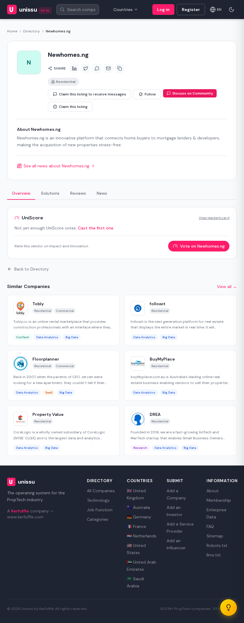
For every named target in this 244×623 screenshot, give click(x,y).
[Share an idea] (228, 607)
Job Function (99, 509)
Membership (219, 500)
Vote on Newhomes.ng (202, 246)
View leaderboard (214, 217)
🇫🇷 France (136, 526)
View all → (227, 286)
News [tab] (102, 193)
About (213, 490)
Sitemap (215, 536)
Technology (98, 500)
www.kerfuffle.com (25, 517)
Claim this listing (73, 106)
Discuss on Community (193, 93)
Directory (31, 31)
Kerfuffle (20, 511)
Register (191, 9)
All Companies (101, 490)
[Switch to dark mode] (231, 9)
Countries (123, 9)
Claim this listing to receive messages (92, 94)
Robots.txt (217, 545)
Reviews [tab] (78, 193)
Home (12, 31)
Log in (163, 9)
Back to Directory (31, 269)
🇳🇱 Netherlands (142, 536)
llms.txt (214, 555)
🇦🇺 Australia (138, 507)
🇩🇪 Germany (139, 517)
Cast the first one (95, 228)
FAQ (210, 526)
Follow (150, 94)
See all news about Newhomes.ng (56, 166)
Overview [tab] (21, 193)
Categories (97, 519)
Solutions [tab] (50, 193)
